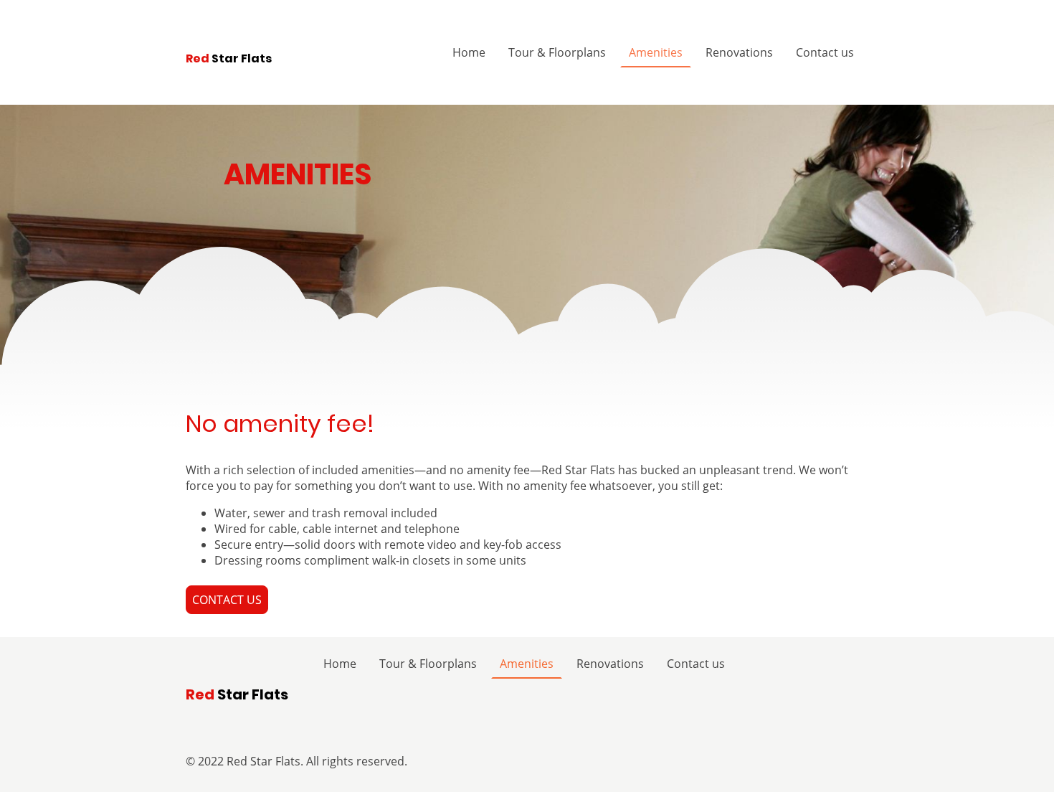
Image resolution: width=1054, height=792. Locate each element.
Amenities (656, 52)
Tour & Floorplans (557, 52)
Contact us (825, 52)
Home (468, 52)
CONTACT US (227, 600)
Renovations (739, 52)
